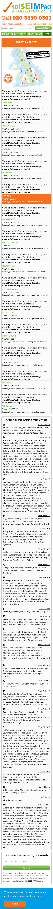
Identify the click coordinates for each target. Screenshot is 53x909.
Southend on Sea (41, 748)
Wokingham (16, 842)
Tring (43, 779)
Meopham (35, 653)
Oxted (13, 686)
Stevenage (39, 759)
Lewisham (41, 634)
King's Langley (32, 622)
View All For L (44, 629)
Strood (40, 761)
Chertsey (45, 490)
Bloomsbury (20, 458)
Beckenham (33, 445)
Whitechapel (40, 834)
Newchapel (44, 668)
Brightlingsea (33, 464)
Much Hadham (35, 658)
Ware (44, 815)
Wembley (7, 823)
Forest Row (35, 557)
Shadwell (7, 735)
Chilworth (32, 492)
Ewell (42, 542)
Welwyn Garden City (38, 821)
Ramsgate (23, 712)
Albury (17, 430)
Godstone (28, 567)
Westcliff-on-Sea (19, 831)
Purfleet (18, 704)
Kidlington (13, 622)
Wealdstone (8, 821)
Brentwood (22, 464)
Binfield (45, 453)
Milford (24, 655)
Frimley (44, 557)
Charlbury (34, 487)
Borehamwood (32, 458)
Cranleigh (25, 508)
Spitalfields (8, 753)
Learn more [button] (36, 896)
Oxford (6, 686)
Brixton (6, 466)
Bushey (6, 474)
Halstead (25, 580)
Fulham (30, 560)
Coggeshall (43, 503)
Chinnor (6, 495)
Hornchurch (15, 601)
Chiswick (27, 498)
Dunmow (25, 524)
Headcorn (13, 591)
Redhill (16, 714)
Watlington (36, 818)
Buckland (7, 472)
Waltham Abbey (41, 807)
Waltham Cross (9, 810)
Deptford (7, 521)
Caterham (17, 487)
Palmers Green (35, 694)
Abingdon (22, 427)
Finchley (29, 554)
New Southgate (22, 668)
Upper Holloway (10, 792)
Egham (26, 539)
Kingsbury (43, 622)
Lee (4, 634)
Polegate (7, 702)
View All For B (44, 437)
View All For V (44, 797)
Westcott (31, 831)
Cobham (34, 503)
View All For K (44, 616)
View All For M (44, 644)
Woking (6, 842)
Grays (22, 570)
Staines (13, 756)
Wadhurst (7, 807)
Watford (27, 818)
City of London (22, 500)
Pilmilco (29, 699)
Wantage (29, 815)
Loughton (16, 640)
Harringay (34, 585)
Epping (13, 542)
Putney (33, 704)
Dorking (32, 521)
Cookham (17, 505)
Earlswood (34, 531)
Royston (6, 722)
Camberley (8, 482)
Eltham (40, 539)
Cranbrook (15, 508)
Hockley (23, 599)
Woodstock (17, 844)
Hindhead (7, 599)
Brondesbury (9, 469)
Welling (17, 821)
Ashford (25, 433)
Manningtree (8, 650)
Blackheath (42, 456)
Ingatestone (14, 611)
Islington (44, 611)
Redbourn (7, 714)
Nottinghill (37, 673)
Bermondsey (39, 448)
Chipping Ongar (33, 495)
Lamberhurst (9, 632)
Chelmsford (28, 490)
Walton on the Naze (29, 813)
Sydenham (8, 767)
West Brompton (30, 823)
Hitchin (16, 599)
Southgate (7, 751)
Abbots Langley (10, 427)
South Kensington (40, 740)
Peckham (30, 696)
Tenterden (27, 774)
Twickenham (23, 782)
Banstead (7, 443)
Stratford (32, 761)
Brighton (44, 464)
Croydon (31, 511)
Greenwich (40, 570)
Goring (6, 570)
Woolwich (27, 844)
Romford (7, 720)
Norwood (28, 673)
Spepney (45, 751)
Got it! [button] (15, 904)
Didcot (15, 521)
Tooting (25, 779)
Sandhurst (22, 730)
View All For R (44, 709)
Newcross (7, 671)
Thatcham (20, 777)
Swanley (45, 764)
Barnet (30, 443)
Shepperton (42, 735)
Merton (16, 655)
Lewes (33, 634)
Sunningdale (27, 764)
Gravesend (14, 570)
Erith (26, 542)
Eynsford (7, 544)
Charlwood (8, 490)
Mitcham (7, 658)
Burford (27, 472)
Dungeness (16, 524)
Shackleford (41, 732)
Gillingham (7, 567)
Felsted (44, 552)
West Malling (8, 828)
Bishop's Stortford (22, 456)
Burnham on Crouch (40, 472)
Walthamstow (42, 810)
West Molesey (21, 828)
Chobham (36, 498)
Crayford (34, 508)
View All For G (44, 564)
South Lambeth (10, 743)
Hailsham (16, 580)
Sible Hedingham (10, 738)
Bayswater (23, 445)
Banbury (42, 440)
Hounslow (34, 601)
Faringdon (16, 552)
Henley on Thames (19, 593)
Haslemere (16, 588)
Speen (38, 751)
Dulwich (6, 524)
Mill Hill (31, 655)
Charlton (43, 487)
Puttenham (42, 704)
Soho (15, 740)
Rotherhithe (28, 720)
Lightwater (27, 637)
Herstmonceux (9, 596)
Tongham (17, 779)
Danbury (17, 518)
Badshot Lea (8, 440)
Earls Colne (14, 531)
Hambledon (35, 580)
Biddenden (27, 453)
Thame (36, 774)
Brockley (35, 466)
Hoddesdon (33, 599)
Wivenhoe (41, 839)
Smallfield (7, 740)
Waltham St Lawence (26, 810)
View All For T (44, 771)
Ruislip (14, 722)
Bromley (43, 466)
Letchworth (24, 634)
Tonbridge (7, 779)
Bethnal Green (20, 451)
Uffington (15, 790)
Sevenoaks (30, 732)
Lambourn (29, 632)
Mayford (26, 653)
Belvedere (7, 448)
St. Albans (18, 753)
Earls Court (24, 531)
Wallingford (18, 807)
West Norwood (35, 828)
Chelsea (37, 490)
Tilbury (37, 777)
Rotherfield (17, 720)
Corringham (28, 505)
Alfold (23, 430)
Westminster (8, 834)
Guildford (7, 573)
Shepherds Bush (29, 735)
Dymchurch (44, 524)
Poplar (14, 702)
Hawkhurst (43, 588)
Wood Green (27, 842)
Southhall (17, 751)
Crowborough (9, 511)
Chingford (41, 492)
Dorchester (23, 521)
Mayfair (18, 653)
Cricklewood (43, 508)
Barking (15, 443)
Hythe (17, 604)
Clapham (7, 503)
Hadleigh (7, 580)
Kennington (23, 619)
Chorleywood (9, 500)
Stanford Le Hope (25, 756)
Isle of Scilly (25, 611)
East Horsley (37, 534)
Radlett (6, 712)
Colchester (7, 505)
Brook (18, 469)
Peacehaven (20, 696)
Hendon (6, 593)
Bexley (43, 451)
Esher (31, 542)
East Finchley (16, 534)
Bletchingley (8, 458)
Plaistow (44, 699)
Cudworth (40, 511)
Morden (15, 658)
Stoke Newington (19, 761)
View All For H (44, 577)
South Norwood (25, 743)
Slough (42, 738)
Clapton (15, 503)
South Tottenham (11, 746)
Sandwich (32, 730)
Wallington (28, 807)
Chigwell (16, 492)
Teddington (17, 774)
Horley (6, 601)
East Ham (27, 534)
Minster (38, 655)
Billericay (37, 453)
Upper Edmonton (38, 790)
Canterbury (14, 484)
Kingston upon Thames (13, 624)
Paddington (8, 694)
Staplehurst (29, 759)
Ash (19, 433)
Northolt (19, 673)
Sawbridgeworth (10, 732)
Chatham (18, 490)
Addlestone (8, 430)
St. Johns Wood (29, 753)
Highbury (30, 596)
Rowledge (38, 720)
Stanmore (37, 756)
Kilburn (22, 622)
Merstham (7, 655)
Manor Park (20, 650)
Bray (5, 464)
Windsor (17, 839)
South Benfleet (24, 740)
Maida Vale (8, 647)
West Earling (16, 826)
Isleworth (35, 611)
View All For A (44, 424)
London (44, 637)
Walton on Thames (11, 813)
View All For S (44, 727)
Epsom (20, 542)
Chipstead (7, 498)
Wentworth (17, 823)
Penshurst (7, 699)
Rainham (14, 712)
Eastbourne (17, 536)
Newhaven (17, 671)
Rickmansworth (10, 717)
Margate (38, 650)
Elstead (33, 539)
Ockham (6, 683)
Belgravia (44, 445)
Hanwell (40, 583)
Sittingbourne (32, 738)
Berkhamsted (27, 448)
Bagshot (18, 440)
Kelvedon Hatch (10, 619)
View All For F (44, 549)
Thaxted (29, 777)
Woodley (7, 844)
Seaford (21, 732)
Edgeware (38, 536)
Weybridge (20, 834)
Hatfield (33, 588)
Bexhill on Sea (34, 451)
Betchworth (8, 451)
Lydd (40, 640)
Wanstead (19, 815)
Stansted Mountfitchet (13, 759)
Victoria (6, 800)
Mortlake (24, 658)
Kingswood (29, 624)
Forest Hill (24, 557)
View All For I (44, 608)
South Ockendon (40, 743)
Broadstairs (15, 466)
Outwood (43, 683)
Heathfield (23, 591)
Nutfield (6, 676)
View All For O (44, 680)
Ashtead (33, 433)
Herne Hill (42, 593)
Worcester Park (38, 844)
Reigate (23, 714)
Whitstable (8, 836)
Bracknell (18, 461)
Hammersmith (9, 583)
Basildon (37, 443)
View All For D (44, 515)
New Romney (9, 668)
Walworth (43, 813)
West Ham (27, 826)
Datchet (33, 518)
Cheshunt (7, 492)
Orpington (34, 683)
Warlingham (8, 818)
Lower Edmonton (29, 640)
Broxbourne (27, 469)
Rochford (45, 717)
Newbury (34, 668)
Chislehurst (18, 498)
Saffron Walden (10, 730)
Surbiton (37, 764)
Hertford (21, 596)
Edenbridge (28, 536)
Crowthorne (21, 511)
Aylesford (42, 433)
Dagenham (8, 518)
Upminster (25, 790)
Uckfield (6, 790)
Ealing (5, 531)
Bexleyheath (8, 453)
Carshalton (37, 484)
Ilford (5, 611)
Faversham (35, 552)
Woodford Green (41, 842)
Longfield (7, 640)
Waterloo (19, 818)
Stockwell (7, 761)
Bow (11, 461)
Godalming (18, 567)
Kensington (34, 619)
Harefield (7, 585)
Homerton (43, 599)
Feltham (6, 554)
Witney (33, 839)
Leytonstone (15, 637)
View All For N (44, 665)
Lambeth (19, 632)
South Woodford (27, 746)
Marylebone (8, 653)
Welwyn (25, 821)
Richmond (31, 714)
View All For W (44, 804)
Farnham (26, 552)
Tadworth (7, 774)
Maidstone (30, 647)
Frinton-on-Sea (9, 560)
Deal (40, 518)
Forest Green (13, 557)
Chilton (24, 492)
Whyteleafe (18, 836)
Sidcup (22, 738)
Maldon (39, 647)
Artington (7, 433)
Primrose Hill (8, 704)
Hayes (6, 591)
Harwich (6, 588)
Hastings (25, 588)
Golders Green (39, 567)
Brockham (25, 466)
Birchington (8, 456)
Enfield (6, 542)
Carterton (7, 487)
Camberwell (18, 482)
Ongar (26, 683)
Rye (19, 722)
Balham (34, 440)
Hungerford (8, 604)
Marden (29, 650)
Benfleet (16, 448)
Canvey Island (26, 484)
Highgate (39, 596)
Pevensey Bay (19, 699)
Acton (45, 427)
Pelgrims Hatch (42, 696)
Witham (25, 839)
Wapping (38, 815)
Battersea (7, 445)
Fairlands (7, 552)
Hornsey (25, 601)
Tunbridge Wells (10, 782)
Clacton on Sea (36, 500)
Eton (37, 542)
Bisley (33, 456)
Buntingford (17, 472)
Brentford (12, 464)
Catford (25, 487)
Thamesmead (9, 777)
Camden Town (31, 482)
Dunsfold (34, 524)
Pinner (36, 699)
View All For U (44, 787)
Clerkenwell (25, 503)
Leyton (6, 637)
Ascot (14, 433)
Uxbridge (22, 792)
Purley (26, 704)
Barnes (23, 443)
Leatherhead (40, 632)
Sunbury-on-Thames (12, 764)
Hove (42, 601)
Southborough (26, 748)
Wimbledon (8, 839)
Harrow (43, 585)
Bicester (18, 453)
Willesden (37, 836)
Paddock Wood (21, 694)
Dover (39, 521)
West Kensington (40, 826)
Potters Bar (39, 702)
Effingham (17, 539)
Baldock (26, 440)
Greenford (30, 570)
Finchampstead (18, 554)
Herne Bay (33, 593)
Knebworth (40, 624)
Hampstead (22, 583)
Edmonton (8, 539)
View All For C (44, 479)
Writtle (6, 847)
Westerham (41, 831)
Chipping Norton (18, 495)
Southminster (28, 751)
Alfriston (30, 430)
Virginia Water (17, 800)
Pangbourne (8, 696)
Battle (15, 445)
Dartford (26, 518)
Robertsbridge (24, 717)
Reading (40, 712)
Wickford (28, 836)
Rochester (35, 717)
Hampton (32, 583)
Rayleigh (32, 712)
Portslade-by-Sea (25, 702)
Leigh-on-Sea (12, 634)
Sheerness (16, 735)
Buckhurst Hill (39, 469)
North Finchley (29, 671)
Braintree (27, 461)
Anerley (38, 430)
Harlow (15, 585)
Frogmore (21, 560)
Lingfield (36, 637)
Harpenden (24, 585)
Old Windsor (16, 683)
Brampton (44, 461)
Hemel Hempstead (37, 591)
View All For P (44, 691)
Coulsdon (38, 505)
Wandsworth (8, 815)
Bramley (35, 461)
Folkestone (38, 554)
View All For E (44, 528)
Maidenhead (19, 647)
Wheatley (29, 834)
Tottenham (35, 779)
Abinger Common (34, 427)
